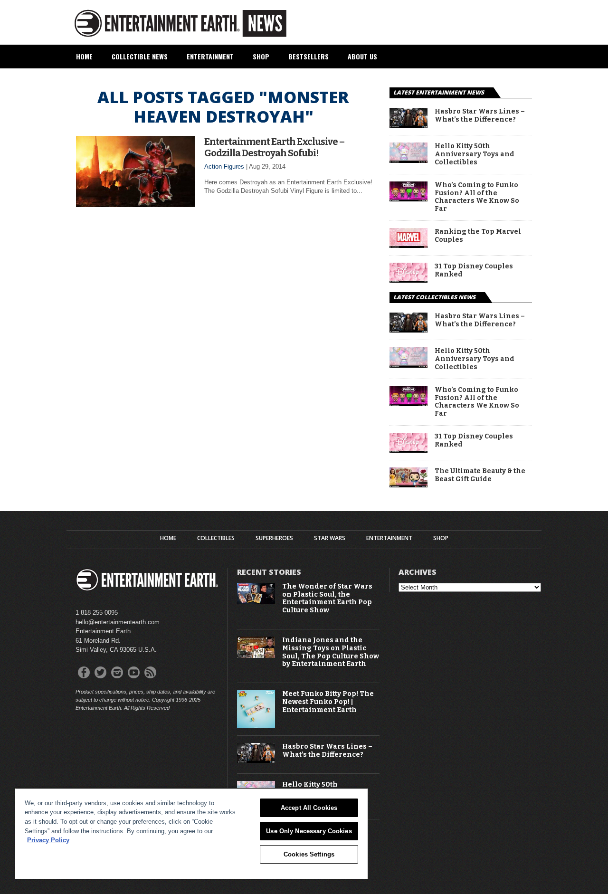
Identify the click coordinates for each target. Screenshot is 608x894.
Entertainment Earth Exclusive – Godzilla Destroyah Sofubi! (274, 147)
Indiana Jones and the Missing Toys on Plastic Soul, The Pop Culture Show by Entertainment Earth (330, 652)
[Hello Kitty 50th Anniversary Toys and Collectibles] (409, 160)
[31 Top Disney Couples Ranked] (409, 280)
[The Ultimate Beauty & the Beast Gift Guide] (409, 485)
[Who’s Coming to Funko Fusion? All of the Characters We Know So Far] (409, 199)
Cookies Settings (309, 854)
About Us (362, 56)
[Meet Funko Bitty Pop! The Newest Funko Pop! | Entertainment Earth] (256, 726)
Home (84, 56)
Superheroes (274, 538)
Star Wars (329, 538)
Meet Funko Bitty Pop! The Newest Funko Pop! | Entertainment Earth (328, 702)
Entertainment (210, 56)
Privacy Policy (48, 840)
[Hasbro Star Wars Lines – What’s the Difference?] (409, 125)
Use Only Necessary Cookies (309, 831)
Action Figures (224, 166)
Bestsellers (308, 56)
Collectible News (140, 56)
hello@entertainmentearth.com (118, 622)
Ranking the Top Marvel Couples (478, 236)
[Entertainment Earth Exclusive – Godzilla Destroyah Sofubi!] (135, 204)
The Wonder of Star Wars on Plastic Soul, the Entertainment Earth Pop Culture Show (327, 598)
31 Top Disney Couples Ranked (474, 270)
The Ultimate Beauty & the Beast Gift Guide (480, 475)
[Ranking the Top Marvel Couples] (409, 245)
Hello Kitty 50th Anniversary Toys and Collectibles (474, 154)
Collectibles (216, 538)
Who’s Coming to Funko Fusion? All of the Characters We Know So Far (477, 197)
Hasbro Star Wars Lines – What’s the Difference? (480, 116)
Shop (261, 56)
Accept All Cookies (309, 807)
